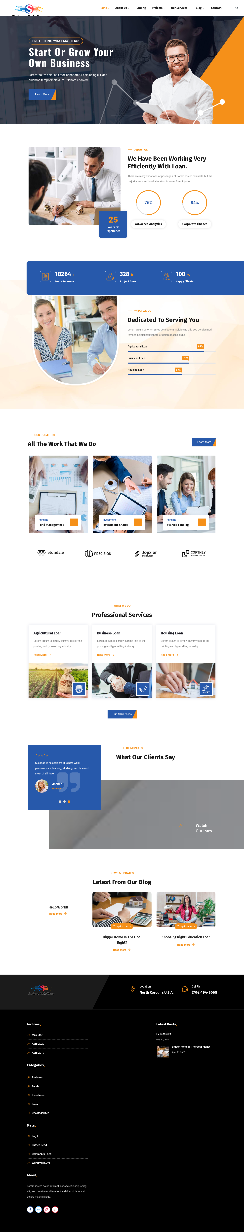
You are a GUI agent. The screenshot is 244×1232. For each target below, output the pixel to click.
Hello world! (58, 907)
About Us (121, 8)
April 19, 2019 (187, 926)
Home (103, 8)
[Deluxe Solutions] (29, 11)
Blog (199, 8)
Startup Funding (178, 524)
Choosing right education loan (186, 937)
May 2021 (38, 1035)
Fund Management (51, 524)
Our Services (179, 8)
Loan (35, 1104)
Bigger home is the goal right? (191, 1046)
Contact (216, 8)
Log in (35, 1136)
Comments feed (41, 1154)
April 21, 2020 (123, 926)
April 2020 (38, 1043)
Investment (109, 519)
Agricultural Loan (48, 633)
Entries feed (39, 1145)
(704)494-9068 (204, 992)
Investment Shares (115, 524)
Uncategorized (40, 1113)
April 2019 (38, 1052)
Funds (35, 1086)
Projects (157, 8)
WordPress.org (41, 1162)
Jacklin (57, 784)
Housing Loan (172, 633)
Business (37, 1077)
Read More (74, 522)
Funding (140, 8)
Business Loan (108, 633)
